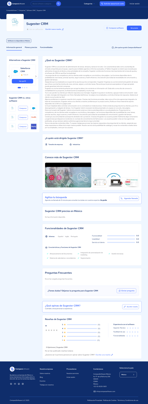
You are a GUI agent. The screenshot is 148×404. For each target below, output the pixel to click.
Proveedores (71, 369)
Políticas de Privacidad (94, 400)
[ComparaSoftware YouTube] (15, 383)
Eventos (42, 381)
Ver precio (134, 28)
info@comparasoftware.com (105, 391)
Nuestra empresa (46, 369)
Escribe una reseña (103, 355)
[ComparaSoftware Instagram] (22, 383)
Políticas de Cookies (109, 400)
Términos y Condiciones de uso (127, 400)
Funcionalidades (46, 47)
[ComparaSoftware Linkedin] (11, 383)
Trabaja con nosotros (47, 385)
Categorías (88, 4)
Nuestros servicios (73, 373)
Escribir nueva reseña (53, 29)
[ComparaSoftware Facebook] (19, 383)
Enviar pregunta (127, 291)
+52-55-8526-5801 (100, 386)
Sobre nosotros (45, 373)
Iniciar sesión (135, 3)
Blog (41, 377)
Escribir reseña (132, 307)
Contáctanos (98, 369)
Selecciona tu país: (127, 368)
